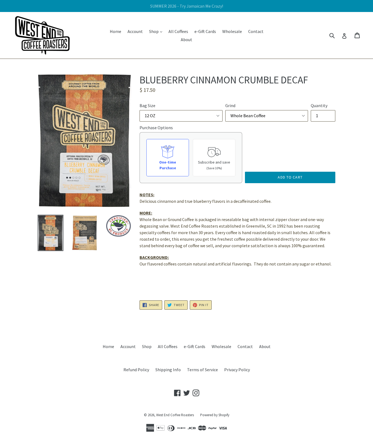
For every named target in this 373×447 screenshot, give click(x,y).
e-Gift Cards (205, 31)
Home (115, 31)
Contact (256, 31)
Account (135, 31)
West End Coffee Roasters (175, 415)
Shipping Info (168, 369)
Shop (157, 31)
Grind (230, 105)
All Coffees (178, 31)
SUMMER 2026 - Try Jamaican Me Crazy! (186, 6)
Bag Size (147, 105)
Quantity (319, 105)
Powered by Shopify (214, 415)
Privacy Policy (237, 369)
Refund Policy (136, 369)
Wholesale (232, 31)
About (186, 39)
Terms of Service (202, 369)
